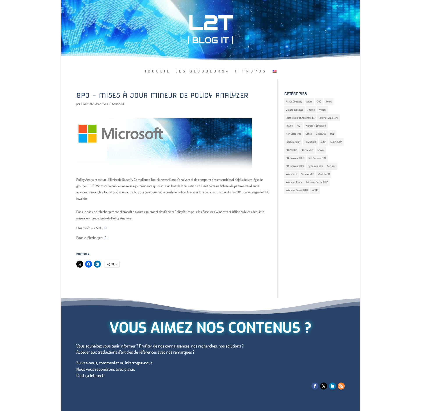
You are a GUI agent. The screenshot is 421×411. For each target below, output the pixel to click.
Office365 (321, 133)
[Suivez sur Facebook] (314, 386)
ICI (105, 228)
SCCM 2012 (291, 150)
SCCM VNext (307, 150)
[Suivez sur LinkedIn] (332, 386)
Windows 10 (324, 174)
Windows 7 (291, 174)
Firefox (311, 109)
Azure (309, 101)
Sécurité (331, 166)
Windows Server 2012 (317, 182)
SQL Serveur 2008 (295, 158)
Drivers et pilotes (294, 109)
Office (309, 133)
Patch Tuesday (293, 141)
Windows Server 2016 (297, 190)
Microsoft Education (316, 125)
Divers (328, 101)
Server (321, 150)
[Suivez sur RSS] (341, 386)
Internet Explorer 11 (328, 117)
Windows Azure (294, 182)
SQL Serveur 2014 (317, 158)
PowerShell (310, 141)
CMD (319, 101)
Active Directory (294, 101)
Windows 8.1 (307, 174)
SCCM (323, 141)
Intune (289, 125)
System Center (315, 166)
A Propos (251, 71)
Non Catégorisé (293, 133)
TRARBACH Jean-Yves (94, 104)
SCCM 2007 (336, 141)
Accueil (157, 71)
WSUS (315, 190)
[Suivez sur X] (323, 386)
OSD (332, 133)
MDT (299, 125)
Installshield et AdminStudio (300, 117)
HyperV (322, 109)
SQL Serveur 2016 (295, 166)
